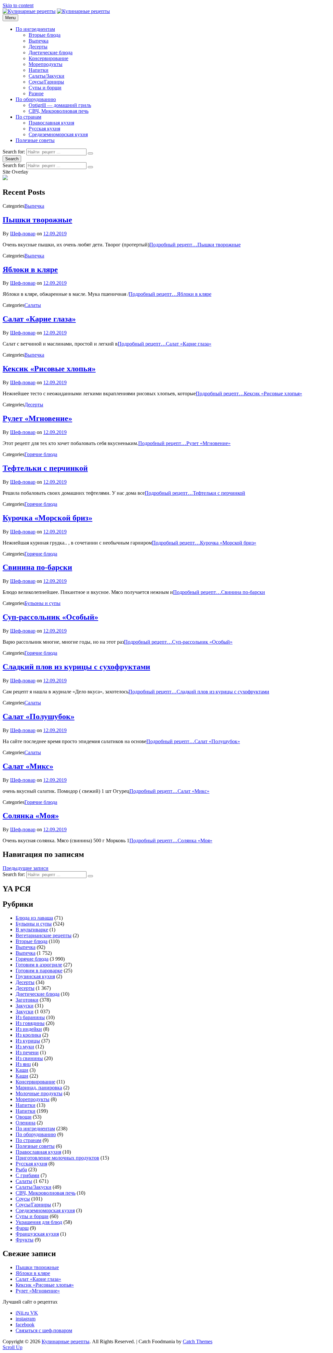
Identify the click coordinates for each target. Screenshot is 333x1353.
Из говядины (30, 1023)
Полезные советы (35, 140)
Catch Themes (197, 1341)
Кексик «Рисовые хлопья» (49, 368)
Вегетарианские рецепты (44, 935)
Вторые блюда (44, 35)
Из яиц (23, 1064)
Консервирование (48, 58)
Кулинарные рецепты (65, 1341)
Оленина (25, 1122)
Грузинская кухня (35, 976)
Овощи (24, 1117)
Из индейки (29, 1029)
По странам (28, 117)
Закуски (24, 1005)
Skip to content (18, 5)
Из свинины (29, 1058)
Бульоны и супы (42, 603)
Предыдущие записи (25, 868)
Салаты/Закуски (46, 76)
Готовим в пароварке (39, 970)
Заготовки (27, 1000)
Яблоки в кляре (30, 269)
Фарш (22, 1228)
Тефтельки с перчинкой (45, 468)
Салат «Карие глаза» (39, 319)
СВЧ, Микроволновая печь (58, 111)
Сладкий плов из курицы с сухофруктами (76, 667)
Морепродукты (45, 64)
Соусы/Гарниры (46, 82)
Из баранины (30, 1017)
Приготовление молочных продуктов (57, 1158)
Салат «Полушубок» (38, 716)
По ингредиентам (35, 29)
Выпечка (38, 41)
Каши (22, 1070)
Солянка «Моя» (31, 815)
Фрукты (24, 1239)
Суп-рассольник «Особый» (50, 617)
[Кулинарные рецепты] (83, 11)
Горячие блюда (40, 454)
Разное (36, 93)
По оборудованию (36, 99)
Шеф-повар (22, 233)
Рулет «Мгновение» (37, 418)
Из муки (25, 1046)
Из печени (27, 1052)
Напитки (38, 70)
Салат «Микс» (28, 766)
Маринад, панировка (39, 1087)
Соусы (23, 1199)
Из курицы (28, 1041)
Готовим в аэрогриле (39, 964)
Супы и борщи (45, 87)
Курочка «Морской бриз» (47, 518)
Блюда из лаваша (34, 918)
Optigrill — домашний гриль (60, 105)
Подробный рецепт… (195, 244)
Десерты (38, 46)
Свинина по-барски (37, 567)
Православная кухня (51, 122)
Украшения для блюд (39, 1222)
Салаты (32, 305)
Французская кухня (37, 1234)
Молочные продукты (39, 1093)
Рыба (21, 1169)
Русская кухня (44, 128)
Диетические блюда (51, 52)
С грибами (27, 1175)
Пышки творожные (37, 220)
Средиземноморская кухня (58, 134)
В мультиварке (32, 929)
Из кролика (28, 1035)
